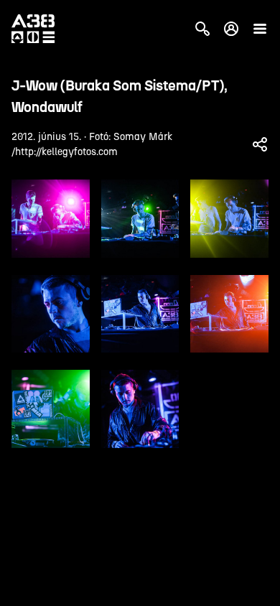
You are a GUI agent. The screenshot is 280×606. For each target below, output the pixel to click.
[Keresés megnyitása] (202, 28)
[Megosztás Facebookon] (260, 144)
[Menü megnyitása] (260, 28)
